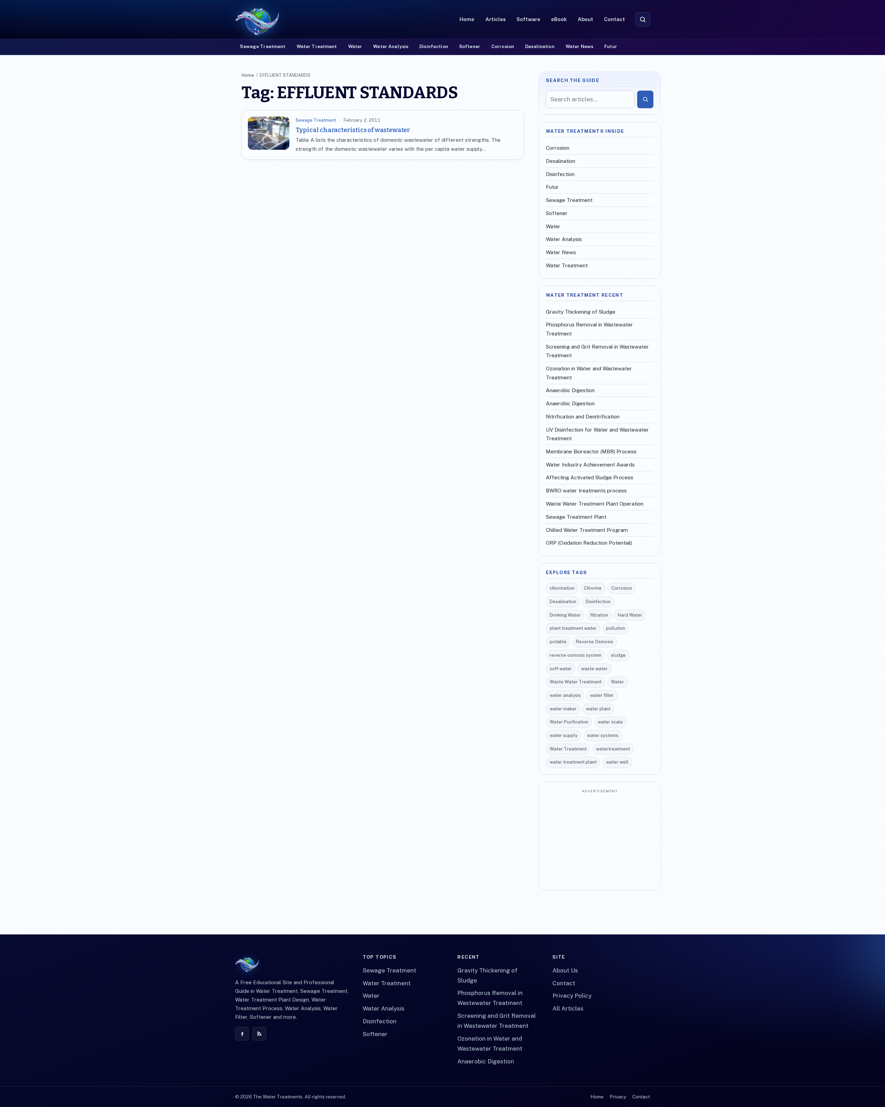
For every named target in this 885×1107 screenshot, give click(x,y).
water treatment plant (573, 762)
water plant (598, 708)
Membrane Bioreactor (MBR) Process (591, 451)
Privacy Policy (571, 995)
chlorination (562, 588)
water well (617, 762)
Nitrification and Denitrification (583, 416)
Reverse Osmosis (594, 641)
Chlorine (593, 588)
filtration (599, 615)
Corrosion (502, 46)
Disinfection (433, 46)
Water (355, 46)
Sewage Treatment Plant (576, 517)
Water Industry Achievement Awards (590, 465)
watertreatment (613, 748)
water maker (563, 708)
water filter (602, 695)
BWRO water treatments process (586, 490)
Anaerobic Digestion (570, 390)
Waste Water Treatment (576, 681)
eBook (559, 19)
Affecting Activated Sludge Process (589, 477)
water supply (564, 735)
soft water (561, 668)
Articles (495, 19)
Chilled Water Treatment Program (587, 530)
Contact (614, 19)
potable (558, 641)
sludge (618, 655)
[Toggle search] (642, 19)
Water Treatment (317, 46)
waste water (594, 668)
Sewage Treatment (262, 46)
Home (466, 19)
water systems (602, 735)
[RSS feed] (259, 1034)
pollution (615, 628)
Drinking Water (565, 615)
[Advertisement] (599, 840)
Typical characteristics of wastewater (353, 130)
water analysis (565, 695)
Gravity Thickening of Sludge (580, 312)
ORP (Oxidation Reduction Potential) (589, 543)
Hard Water (630, 615)
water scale (610, 722)
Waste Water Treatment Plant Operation (594, 504)
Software (528, 19)
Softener (469, 46)
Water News (579, 46)
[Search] (645, 99)
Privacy (617, 1096)
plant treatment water (573, 628)
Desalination (540, 46)
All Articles (568, 1008)
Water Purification (569, 722)
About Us (565, 970)
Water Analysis (390, 46)
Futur (610, 46)
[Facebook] (242, 1034)
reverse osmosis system (576, 655)
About (585, 19)
